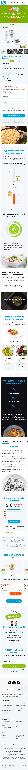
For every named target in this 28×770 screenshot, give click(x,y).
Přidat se (14, 666)
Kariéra (3, 737)
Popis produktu (6, 121)
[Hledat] (11, 2)
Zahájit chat (13, 616)
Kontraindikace (19, 710)
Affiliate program (19, 739)
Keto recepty (19, 708)
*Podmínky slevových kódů (7, 724)
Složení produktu (19, 121)
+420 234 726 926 (10, 632)
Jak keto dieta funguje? (5, 713)
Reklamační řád (19, 724)
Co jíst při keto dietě (7, 705)
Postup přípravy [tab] (16, 441)
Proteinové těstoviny (11, 24)
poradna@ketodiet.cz (14, 637)
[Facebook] (9, 682)
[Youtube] (18, 682)
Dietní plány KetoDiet (20, 703)
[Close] (25, 7)
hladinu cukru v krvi (18, 245)
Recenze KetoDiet (6, 710)
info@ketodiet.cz (14, 642)
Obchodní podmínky (6, 727)
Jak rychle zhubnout (20, 705)
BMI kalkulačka (5, 708)
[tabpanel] (14, 459)
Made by (22, 765)
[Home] (2, 24)
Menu (24, 2)
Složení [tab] (5, 441)
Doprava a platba (6, 721)
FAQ (16, 726)
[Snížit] (3, 593)
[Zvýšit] (8, 593)
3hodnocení (23, 66)
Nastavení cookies (6, 767)
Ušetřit (14, 20)
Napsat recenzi (14, 521)
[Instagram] (14, 682)
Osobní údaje (19, 721)
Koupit (15, 593)
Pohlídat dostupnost (14, 115)
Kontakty (4, 735)
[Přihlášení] (14, 2)
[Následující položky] (27, 37)
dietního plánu (6, 417)
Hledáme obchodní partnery (20, 736)
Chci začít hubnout (6, 703)
